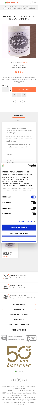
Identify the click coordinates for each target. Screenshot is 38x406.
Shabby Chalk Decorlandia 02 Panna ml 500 (8, 253)
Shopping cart (31, 1)
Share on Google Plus (24, 101)
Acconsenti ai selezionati (19, 233)
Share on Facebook (17, 101)
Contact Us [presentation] (19, 120)
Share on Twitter (13, 101)
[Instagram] (19, 380)
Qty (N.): (5, 86)
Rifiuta (19, 239)
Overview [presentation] (19, 115)
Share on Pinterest (21, 101)
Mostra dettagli (25, 221)
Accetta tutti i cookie (19, 227)
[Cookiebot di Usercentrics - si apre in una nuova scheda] (28, 165)
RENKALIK (24, 63)
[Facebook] (13, 380)
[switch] (33, 202)
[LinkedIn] (24, 380)
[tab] (19, 115)
